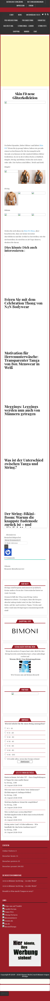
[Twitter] (43, 14)
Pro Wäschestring (11, 20)
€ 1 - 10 (10, 728)
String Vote (42, 26)
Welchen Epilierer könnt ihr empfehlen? (21, 802)
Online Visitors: (8, 851)
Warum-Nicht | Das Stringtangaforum (25, 659)
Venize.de (8, 921)
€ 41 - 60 (10, 746)
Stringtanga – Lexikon (26, 26)
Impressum (20, 5)
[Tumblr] (45, 14)
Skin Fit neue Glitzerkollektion (25, 95)
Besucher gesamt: (10, 866)
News (20, 14)
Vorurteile (41, 20)
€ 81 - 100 (11, 755)
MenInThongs (10, 927)
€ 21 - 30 (10, 737)
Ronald (5, 891)
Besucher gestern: (10, 861)
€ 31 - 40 (10, 741)
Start (11, 14)
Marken (26, 31)
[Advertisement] (25, 61)
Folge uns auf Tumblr (13, 906)
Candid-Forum (10, 909)
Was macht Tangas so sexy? (22, 891)
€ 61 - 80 (10, 750)
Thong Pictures (11, 915)
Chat (35, 31)
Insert (4, 993)
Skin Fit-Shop (29, 231)
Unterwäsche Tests (33, 14)
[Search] (48, 14)
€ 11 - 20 (10, 733)
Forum (31, 5)
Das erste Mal (8, 26)
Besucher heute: (9, 856)
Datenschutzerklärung (14, 2)
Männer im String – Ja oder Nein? (23, 881)
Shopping (16, 31)
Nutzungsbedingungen (35, 2)
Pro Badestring (27, 20)
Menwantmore (10, 918)
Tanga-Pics (9, 912)
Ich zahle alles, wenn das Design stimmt (23, 759)
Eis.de (7, 924)
